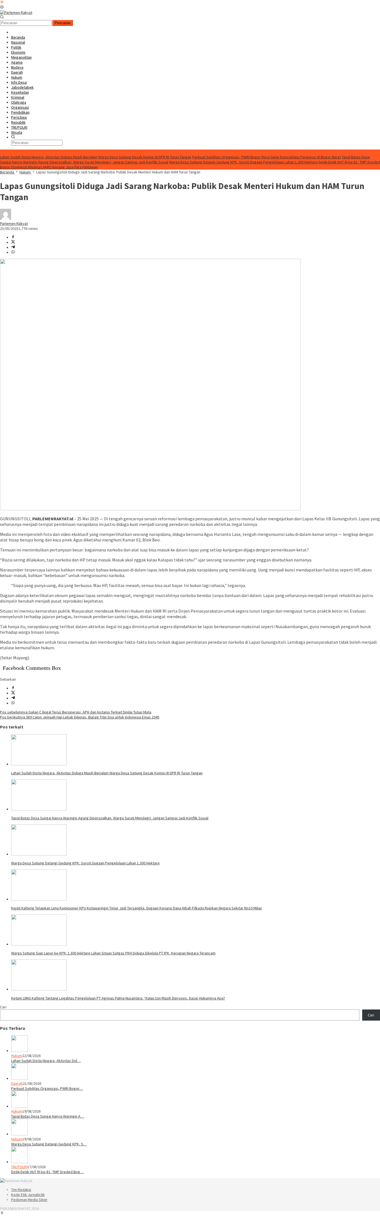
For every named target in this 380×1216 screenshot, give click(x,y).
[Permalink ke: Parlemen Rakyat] (5, 218)
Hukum (16, 1055)
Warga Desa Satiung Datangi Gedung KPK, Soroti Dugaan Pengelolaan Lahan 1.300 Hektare (243, 162)
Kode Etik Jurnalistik (28, 1194)
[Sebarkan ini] (13, 237)
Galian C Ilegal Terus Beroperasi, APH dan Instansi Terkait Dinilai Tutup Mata (75, 712)
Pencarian (63, 23)
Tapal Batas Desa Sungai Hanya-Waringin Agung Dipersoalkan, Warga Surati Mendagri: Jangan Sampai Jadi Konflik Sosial (109, 817)
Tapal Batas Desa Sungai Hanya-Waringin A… (47, 1116)
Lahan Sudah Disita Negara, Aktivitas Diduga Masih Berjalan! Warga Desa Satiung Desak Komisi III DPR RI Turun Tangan (95, 157)
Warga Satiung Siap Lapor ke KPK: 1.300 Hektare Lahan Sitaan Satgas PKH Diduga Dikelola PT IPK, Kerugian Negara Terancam (113, 953)
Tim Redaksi (21, 1189)
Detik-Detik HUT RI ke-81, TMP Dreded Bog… (47, 1171)
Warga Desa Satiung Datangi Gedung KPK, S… (49, 1144)
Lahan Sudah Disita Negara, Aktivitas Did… (46, 1060)
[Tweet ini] (13, 242)
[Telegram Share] (13, 247)
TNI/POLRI (19, 1166)
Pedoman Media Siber (29, 1199)
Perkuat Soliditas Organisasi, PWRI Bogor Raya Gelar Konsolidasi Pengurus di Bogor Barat (266, 157)
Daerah (17, 1083)
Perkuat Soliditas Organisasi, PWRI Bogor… (47, 1088)
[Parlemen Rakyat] (16, 12)
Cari (3, 1006)
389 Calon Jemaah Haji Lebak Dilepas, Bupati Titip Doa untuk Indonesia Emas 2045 (79, 717)
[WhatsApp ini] (13, 252)
